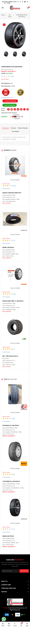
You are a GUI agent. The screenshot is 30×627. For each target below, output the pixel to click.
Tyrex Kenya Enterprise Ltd (16, 608)
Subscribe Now (24, 571)
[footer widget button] (15, 581)
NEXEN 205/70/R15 (8, 536)
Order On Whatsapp (9, 105)
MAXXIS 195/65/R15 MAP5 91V (11, 193)
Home (3, 15)
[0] (28, 8)
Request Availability (10, 101)
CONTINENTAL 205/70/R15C (11, 481)
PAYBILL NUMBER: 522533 (10, 2)
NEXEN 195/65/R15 (8, 247)
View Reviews (5, 79)
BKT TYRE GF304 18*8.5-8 (10, 356)
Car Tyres (9, 15)
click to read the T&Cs (7, 97)
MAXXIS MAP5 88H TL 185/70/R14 (12, 301)
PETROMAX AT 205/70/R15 (10, 425)
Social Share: (3, 109)
